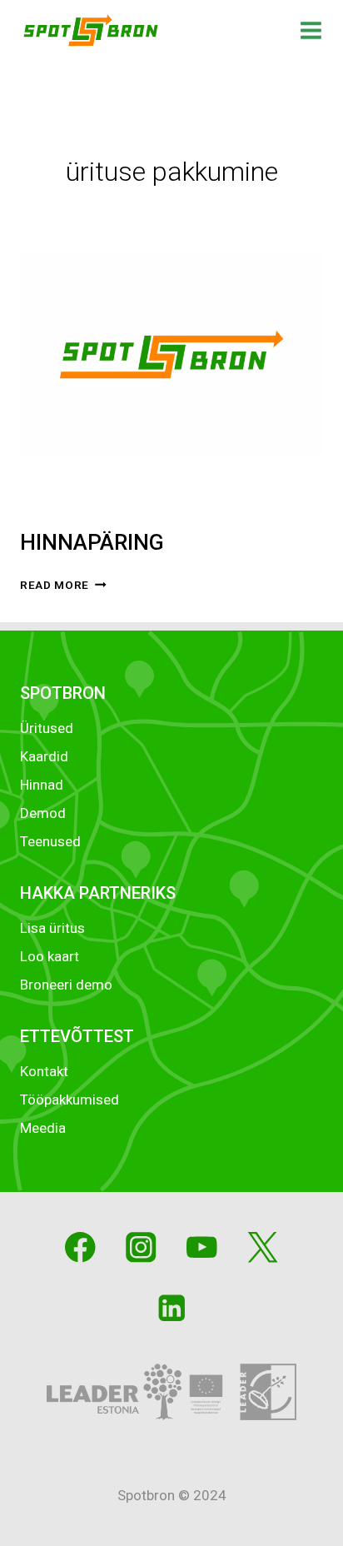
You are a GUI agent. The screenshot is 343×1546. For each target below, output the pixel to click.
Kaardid (44, 756)
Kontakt (44, 1071)
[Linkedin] (171, 1308)
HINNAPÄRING (92, 542)
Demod (43, 813)
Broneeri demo (66, 984)
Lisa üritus (52, 928)
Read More (63, 584)
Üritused (46, 728)
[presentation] (171, 354)
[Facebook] (80, 1247)
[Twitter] (262, 1247)
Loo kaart (49, 956)
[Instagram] (141, 1247)
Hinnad (41, 784)
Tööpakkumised (69, 1099)
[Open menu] (311, 30)
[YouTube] (202, 1247)
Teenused (50, 841)
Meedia (43, 1128)
